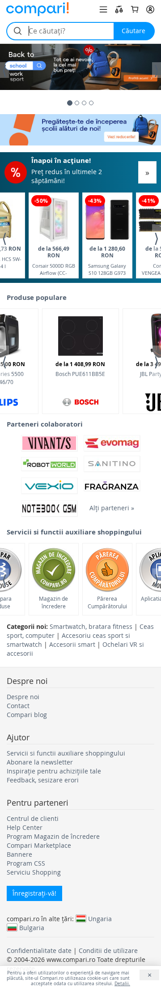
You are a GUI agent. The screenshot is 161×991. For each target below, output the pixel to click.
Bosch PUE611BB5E (80, 368)
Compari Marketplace (39, 845)
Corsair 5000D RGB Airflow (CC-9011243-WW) (53, 260)
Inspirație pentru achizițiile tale (54, 771)
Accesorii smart (72, 644)
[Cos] (134, 9)
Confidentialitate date (39, 950)
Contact (18, 705)
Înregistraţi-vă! (34, 893)
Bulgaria (31, 927)
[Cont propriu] (150, 9)
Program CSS (26, 863)
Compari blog (27, 714)
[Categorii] (103, 9)
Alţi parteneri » (111, 508)
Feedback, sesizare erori (43, 780)
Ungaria (100, 918)
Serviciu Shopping (34, 872)
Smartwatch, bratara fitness (91, 626)
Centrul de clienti (33, 818)
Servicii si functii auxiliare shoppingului (66, 753)
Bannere (19, 854)
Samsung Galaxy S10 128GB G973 (107, 260)
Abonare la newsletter (40, 762)
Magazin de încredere (53, 602)
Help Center (24, 827)
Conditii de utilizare (108, 950)
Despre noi (23, 696)
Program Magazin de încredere (53, 836)
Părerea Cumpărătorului (107, 602)
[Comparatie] (119, 9)
